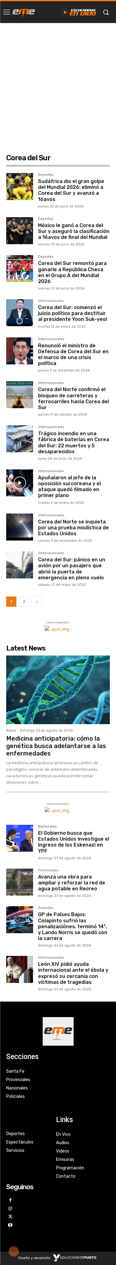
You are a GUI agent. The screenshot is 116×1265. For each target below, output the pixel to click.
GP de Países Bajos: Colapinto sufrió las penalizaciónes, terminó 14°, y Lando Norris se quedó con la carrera (72, 926)
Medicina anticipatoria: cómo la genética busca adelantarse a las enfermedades (56, 746)
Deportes (45, 175)
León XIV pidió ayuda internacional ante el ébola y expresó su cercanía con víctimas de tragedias (73, 973)
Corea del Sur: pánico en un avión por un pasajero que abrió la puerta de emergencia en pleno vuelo (71, 569)
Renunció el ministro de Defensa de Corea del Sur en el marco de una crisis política (73, 355)
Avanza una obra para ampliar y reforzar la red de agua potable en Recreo (71, 883)
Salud (11, 730)
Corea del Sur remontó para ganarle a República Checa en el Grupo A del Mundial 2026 (72, 272)
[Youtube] (10, 1225)
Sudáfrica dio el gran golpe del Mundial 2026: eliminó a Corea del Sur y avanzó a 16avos (71, 190)
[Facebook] (10, 1200)
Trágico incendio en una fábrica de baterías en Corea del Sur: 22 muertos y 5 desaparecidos (73, 442)
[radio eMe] (23, 12)
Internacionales (51, 301)
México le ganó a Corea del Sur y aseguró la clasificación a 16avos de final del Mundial (74, 231)
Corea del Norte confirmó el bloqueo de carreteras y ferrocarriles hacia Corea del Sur (73, 398)
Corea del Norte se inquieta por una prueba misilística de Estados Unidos (73, 528)
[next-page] (37, 601)
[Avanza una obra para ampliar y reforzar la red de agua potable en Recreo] (19, 882)
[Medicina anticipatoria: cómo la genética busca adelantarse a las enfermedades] (58, 689)
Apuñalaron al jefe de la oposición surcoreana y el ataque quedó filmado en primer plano (69, 487)
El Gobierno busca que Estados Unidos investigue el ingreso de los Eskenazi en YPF (73, 842)
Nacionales (47, 827)
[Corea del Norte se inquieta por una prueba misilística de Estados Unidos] (19, 527)
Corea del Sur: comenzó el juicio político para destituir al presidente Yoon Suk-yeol (72, 313)
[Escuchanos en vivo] (78, 12)
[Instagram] (10, 1209)
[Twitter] (10, 1217)
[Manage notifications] (14, 1251)
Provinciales (48, 870)
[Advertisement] (58, 84)
